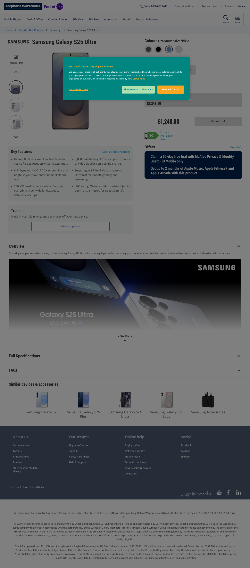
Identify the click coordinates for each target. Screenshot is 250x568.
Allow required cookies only (138, 89)
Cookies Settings (78, 89)
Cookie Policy (139, 79)
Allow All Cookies (171, 89)
